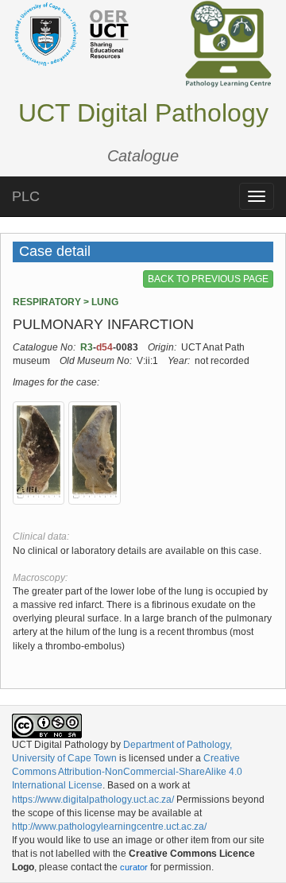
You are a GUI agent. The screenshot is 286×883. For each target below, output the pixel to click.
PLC (26, 196)
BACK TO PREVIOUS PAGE (208, 279)
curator (134, 867)
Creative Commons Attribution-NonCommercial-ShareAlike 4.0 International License (127, 772)
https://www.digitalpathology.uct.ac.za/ (93, 799)
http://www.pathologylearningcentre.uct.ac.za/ (109, 826)
